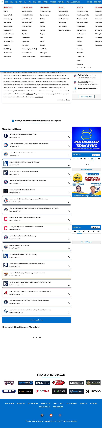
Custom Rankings (8, 19)
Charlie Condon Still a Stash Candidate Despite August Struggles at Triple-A (33, 208)
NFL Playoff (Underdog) (65, 30)
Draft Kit (6, 11)
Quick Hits (79, 60)
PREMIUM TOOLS (8, 7)
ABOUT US (83, 403)
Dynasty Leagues (44, 15)
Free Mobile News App (82, 11)
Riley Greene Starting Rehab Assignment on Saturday (27, 263)
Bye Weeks (80, 64)
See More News (37, 320)
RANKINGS (77, 227)
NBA (11, 2)
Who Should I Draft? (27, 22)
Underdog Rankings (64, 15)
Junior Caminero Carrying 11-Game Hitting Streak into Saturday (30, 310)
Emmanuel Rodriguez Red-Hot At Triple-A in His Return (27, 180)
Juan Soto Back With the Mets (19, 245)
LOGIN (89, 2)
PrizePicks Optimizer (9, 34)
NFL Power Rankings (45, 56)
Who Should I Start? (82, 19)
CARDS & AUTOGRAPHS (73, 2)
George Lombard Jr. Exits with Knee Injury (23, 171)
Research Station (8, 37)
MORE (34, 2)
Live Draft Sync (7, 22)
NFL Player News (81, 30)
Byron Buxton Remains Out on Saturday (22, 236)
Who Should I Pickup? (82, 22)
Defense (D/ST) (81, 56)
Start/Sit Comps (8, 49)
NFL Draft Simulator (27, 11)
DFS (39, 2)
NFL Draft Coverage (45, 11)
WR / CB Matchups (8, 41)
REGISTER (97, 2)
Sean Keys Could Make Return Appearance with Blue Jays (28, 199)
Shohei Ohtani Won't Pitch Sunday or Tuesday (24, 162)
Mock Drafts (43, 49)
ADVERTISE (21, 403)
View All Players (86, 169)
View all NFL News (86, 96)
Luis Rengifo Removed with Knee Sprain (22, 134)
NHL (16, 2)
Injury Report (25, 45)
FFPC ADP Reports (26, 53)
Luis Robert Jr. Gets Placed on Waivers (22, 153)
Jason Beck (66, 100)
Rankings (24, 30)
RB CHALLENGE (72, 403)
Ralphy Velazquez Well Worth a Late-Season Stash (26, 227)
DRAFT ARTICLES (44, 7)
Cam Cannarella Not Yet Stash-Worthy (22, 190)
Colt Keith (29, 94)
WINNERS (53, 2)
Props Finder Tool (8, 30)
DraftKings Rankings (64, 19)
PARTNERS (61, 2)
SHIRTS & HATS (58, 403)
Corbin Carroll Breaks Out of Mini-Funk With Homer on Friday (30, 291)
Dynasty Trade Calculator (28, 56)
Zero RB (42, 41)
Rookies (42, 22)
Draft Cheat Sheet (26, 26)
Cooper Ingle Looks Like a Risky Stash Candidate (25, 217)
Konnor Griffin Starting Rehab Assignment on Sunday (26, 273)
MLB (6, 2)
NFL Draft (42, 19)
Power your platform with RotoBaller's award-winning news (38, 121)
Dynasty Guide (26, 37)
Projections (6, 45)
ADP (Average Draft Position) (29, 49)
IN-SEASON (80, 7)
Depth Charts (25, 41)
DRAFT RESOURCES (27, 7)
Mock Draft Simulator (27, 15)
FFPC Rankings (62, 22)
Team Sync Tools (8, 15)
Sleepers (42, 34)
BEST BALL (61, 7)
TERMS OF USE (58, 407)
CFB (29, 2)
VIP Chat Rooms (8, 53)
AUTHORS (93, 403)
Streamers (79, 49)
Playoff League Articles (83, 15)
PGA (20, 2)
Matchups (79, 45)
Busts (41, 37)
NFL (2, 2)
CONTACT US (9, 403)
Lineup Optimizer (8, 26)
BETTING (45, 2)
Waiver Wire (80, 53)
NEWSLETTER (45, 403)
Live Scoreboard (81, 34)
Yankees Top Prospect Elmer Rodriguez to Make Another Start (30, 282)
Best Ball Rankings (63, 11)
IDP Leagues (43, 53)
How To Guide (7, 56)
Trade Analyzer (81, 26)
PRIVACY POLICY (44, 407)
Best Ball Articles (63, 26)
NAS (25, 2)
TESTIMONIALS (33, 403)
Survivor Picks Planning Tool (84, 68)
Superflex (42, 45)
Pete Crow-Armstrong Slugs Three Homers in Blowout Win (29, 143)
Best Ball (42, 26)
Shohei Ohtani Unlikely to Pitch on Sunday (23, 254)
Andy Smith (39, 97)
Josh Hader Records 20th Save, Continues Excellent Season (29, 300)
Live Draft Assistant (27, 19)
